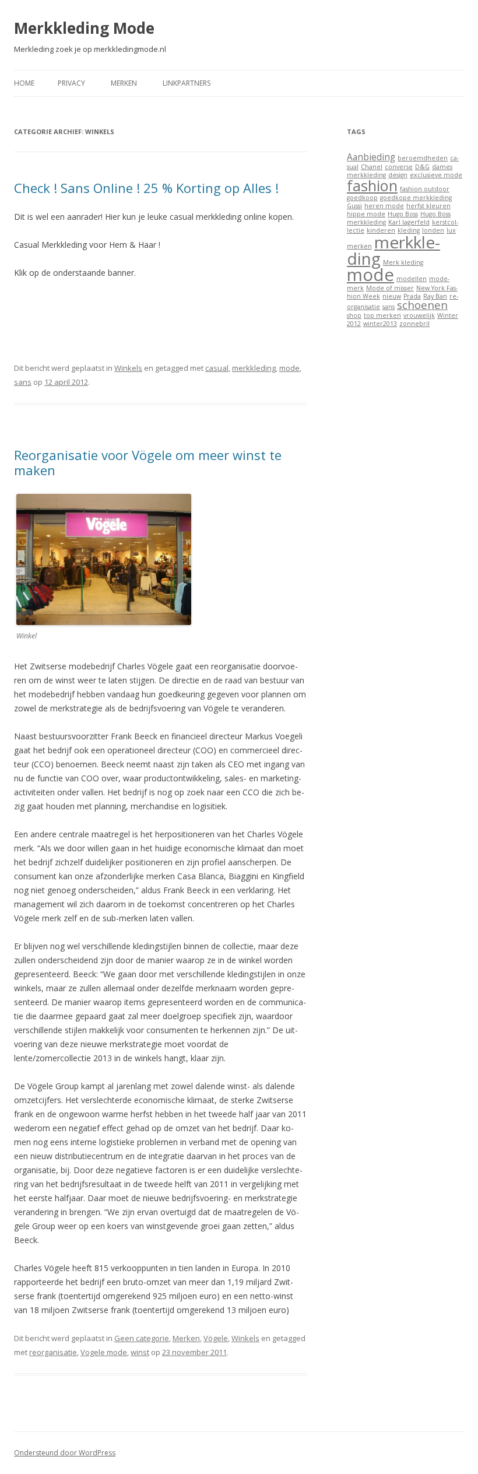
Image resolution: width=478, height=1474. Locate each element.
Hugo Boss (403, 214)
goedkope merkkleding (416, 198)
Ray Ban (435, 296)
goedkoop (362, 198)
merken (359, 246)
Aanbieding (371, 156)
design (397, 175)
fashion (372, 185)
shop (354, 315)
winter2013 (380, 324)
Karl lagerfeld (409, 222)
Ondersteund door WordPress (64, 1453)
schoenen (422, 304)
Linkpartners (186, 83)
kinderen (381, 230)
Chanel (371, 167)
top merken (382, 315)
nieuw (391, 296)
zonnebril (414, 324)
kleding (409, 230)
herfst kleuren (428, 206)
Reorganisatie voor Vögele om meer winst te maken (148, 462)
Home (24, 83)
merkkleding (254, 368)
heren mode (384, 206)
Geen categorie (141, 1338)
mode (289, 368)
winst (140, 1352)
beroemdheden (423, 158)
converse (399, 167)
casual (217, 368)
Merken (124, 83)
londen (433, 230)
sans (22, 382)
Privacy (71, 83)
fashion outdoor (424, 189)
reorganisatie (53, 1352)
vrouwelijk (419, 315)
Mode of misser (390, 288)
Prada (412, 296)
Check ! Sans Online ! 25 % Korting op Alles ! (146, 187)
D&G (422, 167)
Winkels (128, 368)
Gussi (354, 206)
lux (451, 230)
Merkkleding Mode (84, 27)
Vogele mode (103, 1352)
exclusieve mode (436, 175)
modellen (411, 279)
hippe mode (366, 214)
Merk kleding (403, 262)
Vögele (215, 1338)
